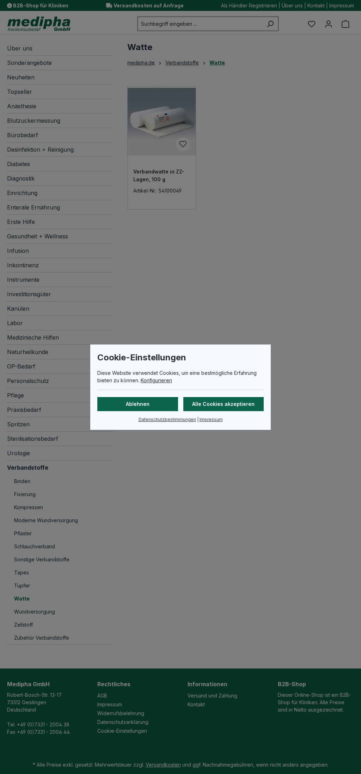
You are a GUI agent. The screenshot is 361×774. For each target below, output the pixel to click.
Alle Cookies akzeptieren (223, 404)
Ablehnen (137, 404)
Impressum (211, 419)
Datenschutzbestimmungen (167, 419)
